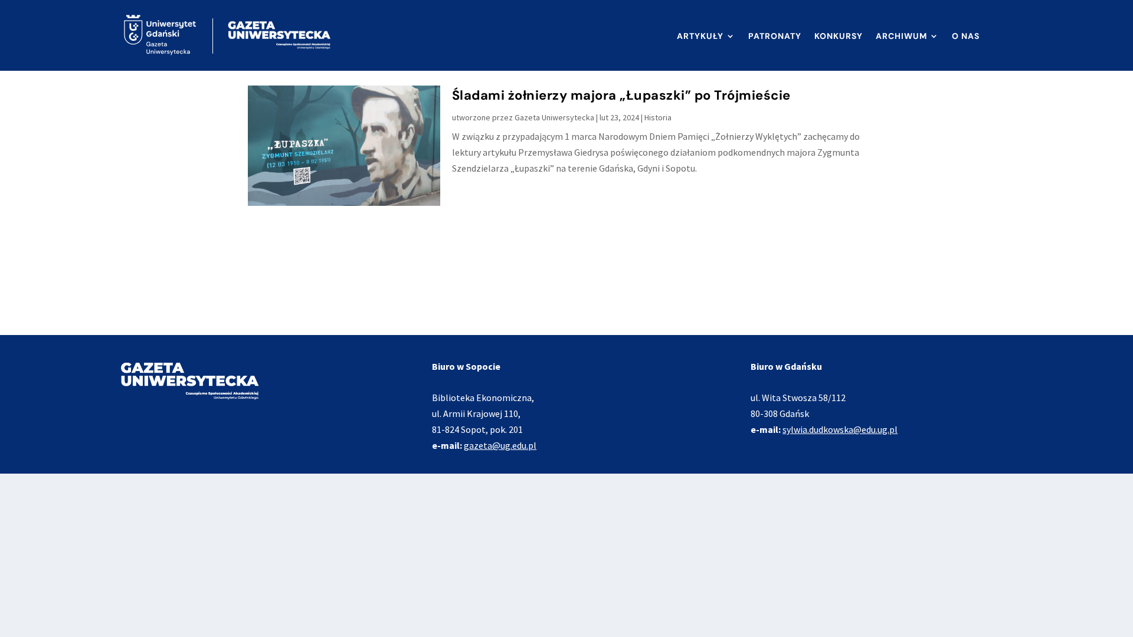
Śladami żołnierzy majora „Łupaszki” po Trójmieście (621, 95)
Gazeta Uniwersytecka (554, 117)
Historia (658, 117)
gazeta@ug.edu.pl (500, 445)
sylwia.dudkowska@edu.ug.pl (840, 429)
